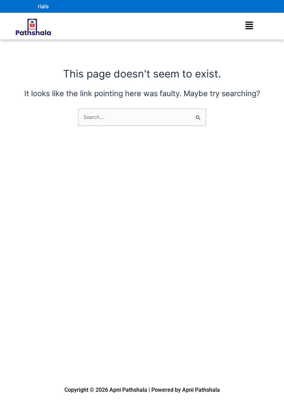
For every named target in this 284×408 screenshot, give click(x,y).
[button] (249, 25)
